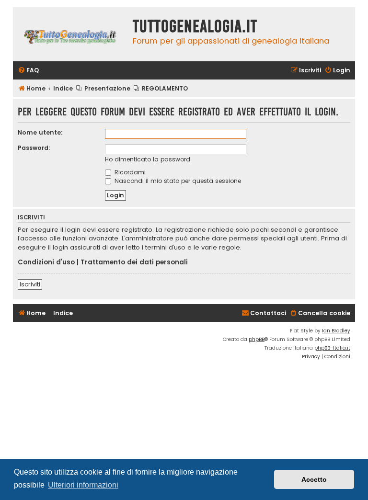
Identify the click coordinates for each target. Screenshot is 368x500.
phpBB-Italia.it (332, 348)
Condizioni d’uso (46, 262)
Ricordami (129, 172)
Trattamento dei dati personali (134, 262)
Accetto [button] (314, 479)
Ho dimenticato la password (147, 159)
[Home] (70, 34)
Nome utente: (40, 132)
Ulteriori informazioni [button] (83, 485)
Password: (34, 148)
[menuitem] (28, 70)
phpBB (256, 339)
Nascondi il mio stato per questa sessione (177, 181)
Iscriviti (30, 284)
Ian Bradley (336, 330)
